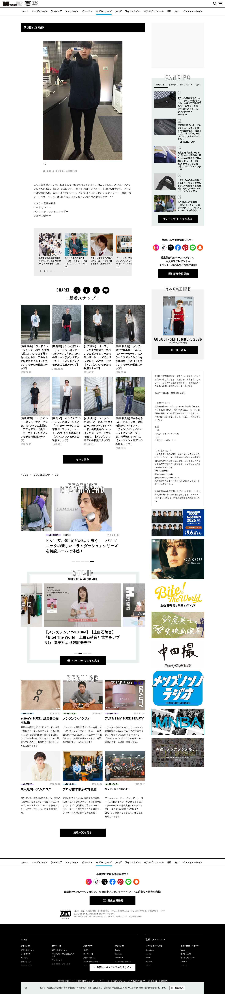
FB (86, 290)
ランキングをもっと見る (177, 218)
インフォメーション (192, 11)
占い (177, 11)
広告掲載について (136, 981)
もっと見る (82, 459)
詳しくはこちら (177, 988)
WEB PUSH (200, 247)
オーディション (39, 11)
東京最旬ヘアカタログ (36, 789)
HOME (24, 474)
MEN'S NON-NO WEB (11, 4)
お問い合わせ (119, 981)
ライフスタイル (132, 11)
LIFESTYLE (70, 713)
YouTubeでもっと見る (86, 660)
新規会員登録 (181, 273)
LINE (105, 290)
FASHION (114, 535)
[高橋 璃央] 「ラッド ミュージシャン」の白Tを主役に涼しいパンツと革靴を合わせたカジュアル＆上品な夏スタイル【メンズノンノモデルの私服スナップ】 (35, 357)
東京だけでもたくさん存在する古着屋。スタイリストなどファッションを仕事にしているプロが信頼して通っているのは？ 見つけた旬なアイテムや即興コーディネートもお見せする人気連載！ (82, 805)
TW (77, 290)
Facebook (178, 247)
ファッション (71, 11)
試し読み (181, 350)
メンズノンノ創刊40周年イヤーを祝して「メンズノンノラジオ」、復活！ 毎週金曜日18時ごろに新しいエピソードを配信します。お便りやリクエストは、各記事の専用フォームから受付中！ (82, 734)
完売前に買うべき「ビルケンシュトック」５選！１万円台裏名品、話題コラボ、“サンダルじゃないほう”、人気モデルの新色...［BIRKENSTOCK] (189, 133)
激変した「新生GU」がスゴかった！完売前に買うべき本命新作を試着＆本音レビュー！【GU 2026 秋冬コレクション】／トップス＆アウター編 (189, 160)
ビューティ (87, 11)
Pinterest (185, 247)
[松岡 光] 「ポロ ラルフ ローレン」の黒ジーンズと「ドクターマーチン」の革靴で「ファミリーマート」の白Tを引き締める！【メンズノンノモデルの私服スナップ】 (66, 429)
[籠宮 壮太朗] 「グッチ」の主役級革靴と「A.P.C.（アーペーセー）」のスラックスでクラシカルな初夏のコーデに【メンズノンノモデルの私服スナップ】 (129, 357)
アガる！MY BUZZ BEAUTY (124, 718)
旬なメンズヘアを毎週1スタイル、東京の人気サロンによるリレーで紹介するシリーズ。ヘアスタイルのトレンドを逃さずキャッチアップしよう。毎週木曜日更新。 (40, 805)
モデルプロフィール (153, 11)
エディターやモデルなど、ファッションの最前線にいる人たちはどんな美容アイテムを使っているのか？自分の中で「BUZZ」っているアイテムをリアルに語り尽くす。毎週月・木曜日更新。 (124, 734)
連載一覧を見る (82, 832)
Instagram (156, 247)
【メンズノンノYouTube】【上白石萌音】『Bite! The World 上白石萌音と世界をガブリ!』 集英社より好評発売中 (82, 637)
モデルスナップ (103, 11)
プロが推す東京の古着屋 (79, 789)
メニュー (221, 3)
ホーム (25, 11)
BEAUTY (54, 535)
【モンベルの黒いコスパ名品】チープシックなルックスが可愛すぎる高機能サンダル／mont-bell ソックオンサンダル (189, 185)
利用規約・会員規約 (157, 981)
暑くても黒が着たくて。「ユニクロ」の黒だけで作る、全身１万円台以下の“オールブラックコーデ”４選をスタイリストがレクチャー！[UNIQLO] (189, 106)
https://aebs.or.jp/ (135, 916)
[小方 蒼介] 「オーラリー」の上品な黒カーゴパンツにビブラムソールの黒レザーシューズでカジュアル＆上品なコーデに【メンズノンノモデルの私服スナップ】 (97, 357)
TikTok (163, 247)
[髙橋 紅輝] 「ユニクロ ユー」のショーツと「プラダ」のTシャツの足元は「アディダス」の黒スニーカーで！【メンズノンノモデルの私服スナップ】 (35, 429)
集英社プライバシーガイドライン (94, 981)
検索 (214, 3)
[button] (51, 271)
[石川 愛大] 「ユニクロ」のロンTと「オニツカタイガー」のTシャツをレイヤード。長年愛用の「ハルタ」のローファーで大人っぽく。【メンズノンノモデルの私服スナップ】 (98, 429)
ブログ (118, 11)
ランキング (56, 11)
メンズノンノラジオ (76, 718)
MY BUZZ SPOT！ (118, 789)
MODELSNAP (42, 474)
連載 (169, 11)
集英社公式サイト (66, 981)
